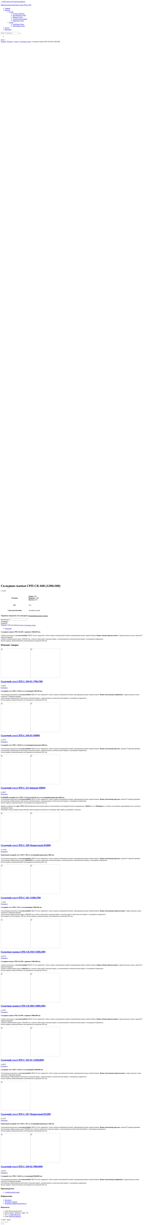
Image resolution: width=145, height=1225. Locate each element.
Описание (8, 628)
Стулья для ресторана (20, 19)
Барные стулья (17, 17)
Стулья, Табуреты (18, 13)
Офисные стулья (18, 21)
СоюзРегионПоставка (12, 1192)
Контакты (8, 29)
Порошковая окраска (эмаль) (38, 616)
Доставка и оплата (11, 1202)
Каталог (7, 10)
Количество (5, 619)
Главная (7, 8)
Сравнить (4, 623)
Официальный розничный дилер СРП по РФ (16, 5)
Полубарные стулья (19, 15)
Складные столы (18, 24)
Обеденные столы (19, 26)
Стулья (11, 12)
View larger (4, 93)
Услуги (7, 28)
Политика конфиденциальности (15, 1203)
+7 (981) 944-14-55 (7, 1)
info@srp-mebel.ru (19, 1)
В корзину (4, 621)
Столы (11, 22)
